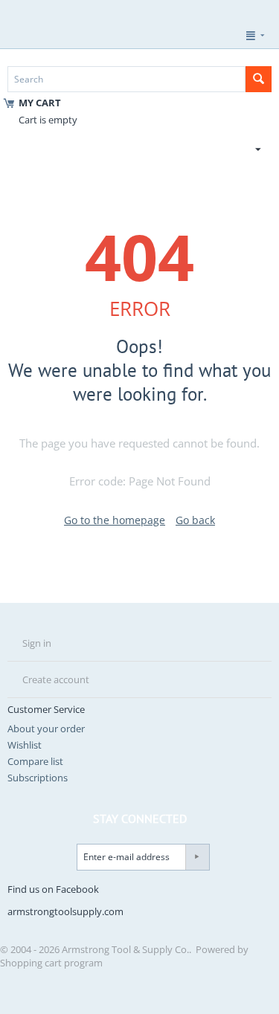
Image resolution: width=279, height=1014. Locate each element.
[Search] (259, 79)
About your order (46, 728)
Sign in (36, 643)
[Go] (197, 857)
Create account (55, 679)
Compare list (35, 761)
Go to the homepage (114, 520)
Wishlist (24, 745)
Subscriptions (37, 777)
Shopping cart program (51, 962)
